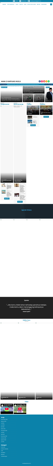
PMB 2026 (38, 4)
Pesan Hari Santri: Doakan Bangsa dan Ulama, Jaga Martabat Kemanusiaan (22, 197)
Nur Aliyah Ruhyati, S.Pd (41, 397)
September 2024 (4, 419)
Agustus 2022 (3, 439)
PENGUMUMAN (43, 4)
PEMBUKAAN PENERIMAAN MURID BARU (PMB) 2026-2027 (9, 187)
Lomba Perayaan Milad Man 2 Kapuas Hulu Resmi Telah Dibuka (9, 194)
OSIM (2, 450)
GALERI (25, 4)
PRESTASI (21, 4)
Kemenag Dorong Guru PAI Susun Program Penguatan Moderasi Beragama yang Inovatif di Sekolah (22, 189)
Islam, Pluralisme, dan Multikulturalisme (18, 181)
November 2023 (4, 430)
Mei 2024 (2, 426)
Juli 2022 (2, 441)
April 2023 (3, 434)
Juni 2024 (3, 425)
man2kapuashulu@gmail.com (35, 1)
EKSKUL (17, 4)
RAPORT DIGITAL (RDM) (31, 4)
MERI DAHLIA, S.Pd (4, 397)
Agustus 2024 (3, 421)
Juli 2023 (2, 432)
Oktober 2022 (3, 438)
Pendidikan (3, 452)
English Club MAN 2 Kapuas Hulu (46, 113)
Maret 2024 (3, 428)
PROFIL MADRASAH (10, 4)
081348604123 (24, 1)
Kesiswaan (3, 447)
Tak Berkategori (4, 456)
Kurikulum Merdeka (4, 448)
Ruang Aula (35, 116)
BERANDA (4, 4)
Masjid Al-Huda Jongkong (35, 122)
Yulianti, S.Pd (21, 397)
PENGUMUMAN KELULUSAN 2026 (6, 181)
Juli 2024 (2, 423)
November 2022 (4, 436)
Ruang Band (30, 113)
